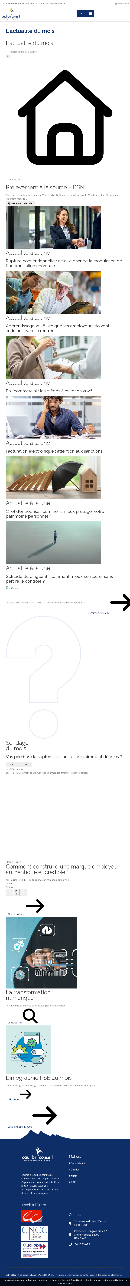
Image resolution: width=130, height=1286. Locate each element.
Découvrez (14, 1099)
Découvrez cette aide (99, 612)
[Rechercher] (8, 56)
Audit (73, 1175)
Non (25, 764)
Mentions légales (63, 1275)
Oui (12, 764)
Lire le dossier (15, 1022)
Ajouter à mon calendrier (20, 203)
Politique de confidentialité (84, 1275)
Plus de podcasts (17, 914)
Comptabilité (77, 1163)
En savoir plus (65, 1283)
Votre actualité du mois (20, 1126)
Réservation (123, 3)
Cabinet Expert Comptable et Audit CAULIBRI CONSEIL (30, 1275)
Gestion (74, 1169)
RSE (72, 1182)
